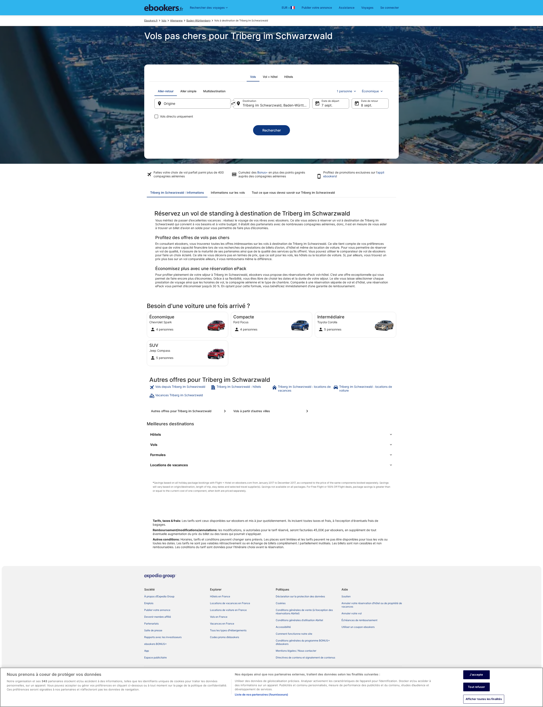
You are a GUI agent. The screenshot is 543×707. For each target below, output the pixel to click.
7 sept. (327, 105)
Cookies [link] (280, 603)
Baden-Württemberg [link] (198, 20)
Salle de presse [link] (153, 630)
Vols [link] (163, 20)
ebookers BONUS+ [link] (155, 643)
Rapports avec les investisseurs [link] (163, 637)
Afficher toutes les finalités (484, 699)
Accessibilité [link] (283, 627)
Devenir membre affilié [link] (157, 616)
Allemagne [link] (176, 20)
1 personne (344, 91)
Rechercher (271, 130)
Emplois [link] (148, 603)
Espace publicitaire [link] (155, 657)
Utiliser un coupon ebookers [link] (358, 627)
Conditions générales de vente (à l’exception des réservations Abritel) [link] (304, 611)
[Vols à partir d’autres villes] (271, 411)
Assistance (346, 7)
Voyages (367, 7)
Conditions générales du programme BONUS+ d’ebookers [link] (303, 642)
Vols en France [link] (218, 616)
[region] (271, 687)
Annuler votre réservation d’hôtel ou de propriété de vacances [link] (371, 605)
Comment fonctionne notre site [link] (294, 633)
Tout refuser (476, 687)
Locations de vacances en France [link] (230, 603)
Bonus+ (262, 172)
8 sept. (366, 105)
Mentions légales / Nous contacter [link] (296, 650)
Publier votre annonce (317, 7)
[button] (271, 434)
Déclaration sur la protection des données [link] (300, 596)
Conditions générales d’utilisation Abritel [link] (299, 620)
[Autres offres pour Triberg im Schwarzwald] (189, 411)
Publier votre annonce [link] (157, 610)
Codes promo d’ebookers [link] (224, 637)
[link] (179, 388)
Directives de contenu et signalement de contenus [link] (305, 657)
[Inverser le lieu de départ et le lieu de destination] (233, 103)
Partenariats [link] (151, 623)
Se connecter (389, 7)
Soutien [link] (346, 596)
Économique (370, 91)
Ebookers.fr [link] (151, 20)
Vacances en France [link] (222, 623)
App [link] (146, 650)
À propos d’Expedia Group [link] (159, 596)
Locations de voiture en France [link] (228, 610)
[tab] (253, 76)
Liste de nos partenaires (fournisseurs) (261, 694)
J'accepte (476, 674)
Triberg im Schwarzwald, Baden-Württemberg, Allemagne (276, 105)
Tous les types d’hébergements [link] (228, 630)
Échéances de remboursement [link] (359, 620)
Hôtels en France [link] (220, 596)
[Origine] (192, 103)
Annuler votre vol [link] (351, 613)
